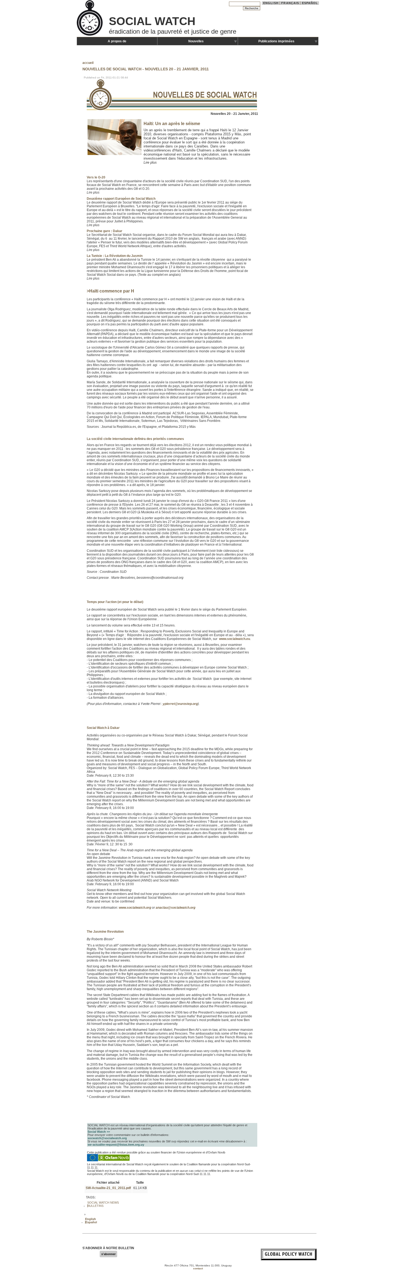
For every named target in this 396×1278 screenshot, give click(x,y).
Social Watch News (103, 1202)
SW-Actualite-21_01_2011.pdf (108, 1188)
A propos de (117, 41)
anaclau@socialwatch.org (175, 908)
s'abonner (108, 1254)
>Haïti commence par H (110, 291)
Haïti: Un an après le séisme (172, 123)
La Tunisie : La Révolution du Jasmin (115, 256)
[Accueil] (90, 35)
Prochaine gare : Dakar (104, 231)
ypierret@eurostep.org (180, 704)
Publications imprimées (276, 41)
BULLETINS (95, 1205)
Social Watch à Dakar (103, 728)
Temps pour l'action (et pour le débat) (115, 602)
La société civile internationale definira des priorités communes (135, 439)
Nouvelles (196, 41)
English (271, 3)
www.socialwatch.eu (234, 639)
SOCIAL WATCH (152, 21)
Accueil (87, 63)
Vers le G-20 (96, 177)
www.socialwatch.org (135, 908)
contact (198, 1268)
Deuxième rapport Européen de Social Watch (121, 199)
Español (310, 3)
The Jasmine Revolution (105, 931)
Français (290, 3)
